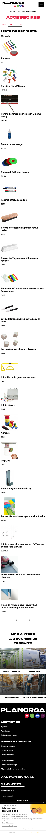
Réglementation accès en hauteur (13, 769)
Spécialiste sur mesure (9, 735)
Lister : (4, 24)
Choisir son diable (7, 754)
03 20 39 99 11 (12, 783)
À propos (4, 727)
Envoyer (22, 800)
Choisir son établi (7, 760)
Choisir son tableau (8, 746)
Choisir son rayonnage (9, 765)
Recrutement (5, 731)
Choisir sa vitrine (7, 750)
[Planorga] (13, 4)
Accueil (13, 11)
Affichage (21, 11)
